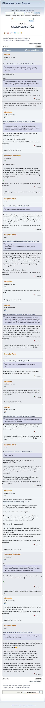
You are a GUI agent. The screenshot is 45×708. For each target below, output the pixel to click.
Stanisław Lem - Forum (16, 3)
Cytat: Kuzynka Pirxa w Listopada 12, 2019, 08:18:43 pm (19, 416)
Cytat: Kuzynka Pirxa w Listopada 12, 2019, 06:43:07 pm (19, 314)
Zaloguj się (23, 10)
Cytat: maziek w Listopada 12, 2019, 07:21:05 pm (17, 360)
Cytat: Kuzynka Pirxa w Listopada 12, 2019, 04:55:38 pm (19, 63)
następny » (39, 43)
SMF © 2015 (22, 705)
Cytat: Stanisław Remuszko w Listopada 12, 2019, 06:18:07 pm (21, 241)
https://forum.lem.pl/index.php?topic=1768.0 (16, 502)
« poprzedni (32, 43)
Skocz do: (20, 692)
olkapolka (8, 112)
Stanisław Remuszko (12, 156)
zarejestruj (31, 10)
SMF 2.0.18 (15, 705)
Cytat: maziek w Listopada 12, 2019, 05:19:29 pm (17, 205)
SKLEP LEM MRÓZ (22, 26)
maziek (7, 55)
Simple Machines (30, 705)
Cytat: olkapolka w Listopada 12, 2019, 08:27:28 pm (17, 451)
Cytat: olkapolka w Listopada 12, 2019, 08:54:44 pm (17, 632)
